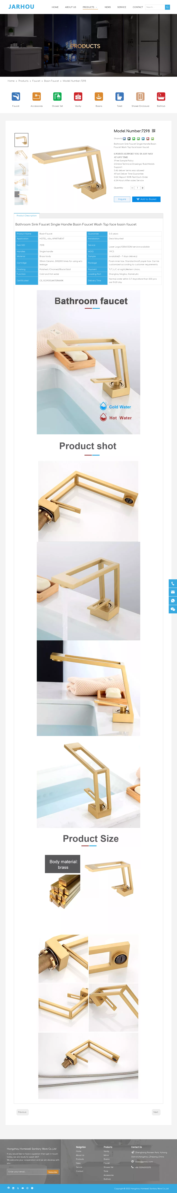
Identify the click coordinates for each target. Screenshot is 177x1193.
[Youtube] (22, 1188)
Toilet (119, 106)
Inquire (122, 199)
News (78, 1163)
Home (78, 1151)
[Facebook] (8, 1188)
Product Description (27, 216)
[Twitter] (18, 1188)
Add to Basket (148, 199)
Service (79, 1167)
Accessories (37, 106)
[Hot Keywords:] (167, 7)
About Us (80, 1155)
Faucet (15, 106)
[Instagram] (27, 1188)
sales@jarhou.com (144, 1162)
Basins (99, 106)
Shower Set (57, 106)
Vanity (78, 106)
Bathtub (161, 106)
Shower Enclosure (140, 106)
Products (80, 1159)
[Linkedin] (13, 1188)
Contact (79, 1171)
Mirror (106, 1155)
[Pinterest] (32, 1188)
